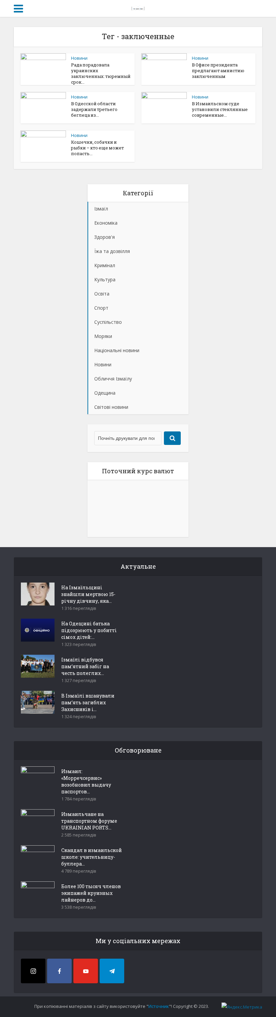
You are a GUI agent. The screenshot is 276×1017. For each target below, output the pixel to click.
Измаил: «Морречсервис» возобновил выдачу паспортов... (86, 781)
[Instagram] (33, 971)
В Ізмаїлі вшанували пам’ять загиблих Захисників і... (87, 702)
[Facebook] (59, 971)
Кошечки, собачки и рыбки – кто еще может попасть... (97, 148)
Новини (79, 58)
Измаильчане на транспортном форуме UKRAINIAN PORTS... (89, 821)
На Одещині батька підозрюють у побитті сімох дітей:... (89, 630)
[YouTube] (85, 971)
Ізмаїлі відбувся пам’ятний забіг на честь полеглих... (85, 666)
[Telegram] (112, 971)
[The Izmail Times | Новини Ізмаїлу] (138, 7)
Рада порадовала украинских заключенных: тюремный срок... (101, 73)
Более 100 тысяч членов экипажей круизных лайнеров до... (91, 893)
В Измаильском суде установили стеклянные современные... (220, 109)
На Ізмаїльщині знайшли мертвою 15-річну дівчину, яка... (88, 594)
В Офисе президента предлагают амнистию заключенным (218, 70)
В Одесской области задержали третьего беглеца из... (94, 109)
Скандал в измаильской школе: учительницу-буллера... (91, 857)
